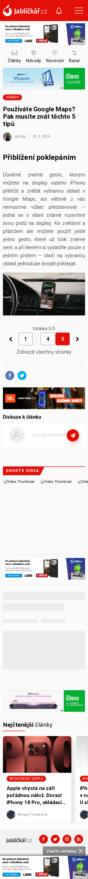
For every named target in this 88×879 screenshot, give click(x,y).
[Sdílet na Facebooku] (8, 375)
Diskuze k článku (22, 417)
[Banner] (44, 867)
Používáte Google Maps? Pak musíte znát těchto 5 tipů (39, 116)
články (28, 724)
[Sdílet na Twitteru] (20, 375)
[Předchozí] (10, 339)
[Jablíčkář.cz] (25, 10)
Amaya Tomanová (32, 814)
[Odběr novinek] (58, 11)
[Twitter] (55, 839)
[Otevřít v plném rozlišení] (44, 295)
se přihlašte (58, 446)
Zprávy (12, 97)
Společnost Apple (26, 779)
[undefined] (77, 339)
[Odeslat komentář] (73, 435)
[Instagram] (67, 839)
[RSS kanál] (78, 839)
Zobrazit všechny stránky (44, 352)
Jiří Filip (19, 136)
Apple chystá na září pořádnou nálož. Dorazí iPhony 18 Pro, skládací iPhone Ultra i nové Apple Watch (37, 795)
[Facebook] (43, 839)
